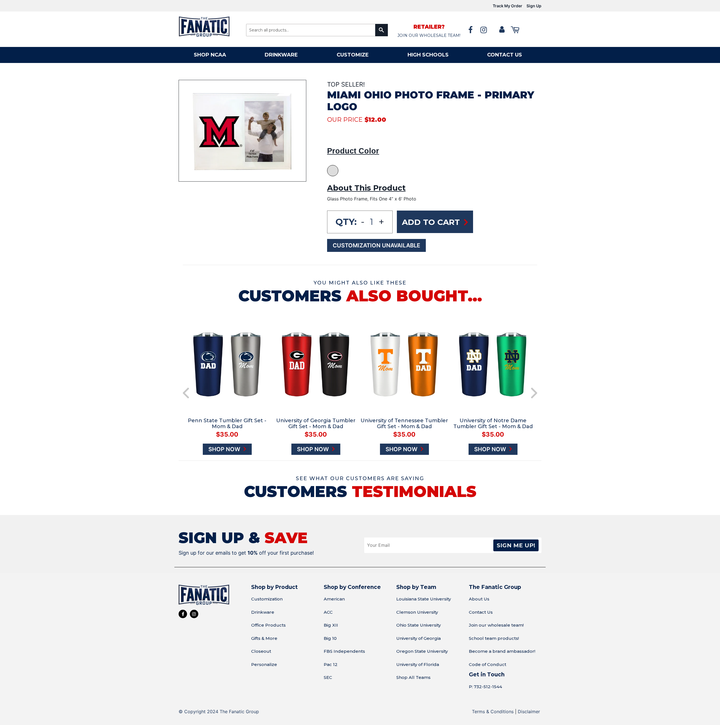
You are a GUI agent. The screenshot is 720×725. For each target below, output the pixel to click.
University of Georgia (418, 638)
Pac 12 (331, 664)
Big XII (331, 625)
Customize (353, 55)
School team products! (494, 638)
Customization (267, 599)
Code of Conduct (487, 664)
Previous (186, 393)
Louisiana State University (423, 599)
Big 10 (330, 638)
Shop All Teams (413, 677)
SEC (328, 677)
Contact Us (481, 612)
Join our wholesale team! (496, 625)
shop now (225, 449)
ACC (328, 612)
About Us (479, 599)
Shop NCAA (210, 55)
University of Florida (417, 664)
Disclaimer (529, 711)
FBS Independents (344, 651)
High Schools (428, 55)
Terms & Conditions (493, 711)
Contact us (504, 55)
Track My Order (507, 5)
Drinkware (281, 55)
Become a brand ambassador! (502, 651)
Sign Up (533, 5)
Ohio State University (418, 625)
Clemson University (417, 612)
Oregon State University (422, 651)
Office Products (268, 625)
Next (534, 393)
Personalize (264, 664)
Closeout (261, 651)
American (334, 599)
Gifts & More (264, 638)
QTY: (346, 221)
